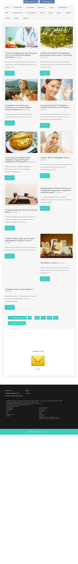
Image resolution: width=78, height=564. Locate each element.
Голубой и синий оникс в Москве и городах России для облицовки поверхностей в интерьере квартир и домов (34, 400)
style (40, 413)
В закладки (47, 2)
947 (43, 318)
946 (37, 318)
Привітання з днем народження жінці (48, 417)
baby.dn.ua (41, 411)
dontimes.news (9, 407)
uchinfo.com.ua (42, 409)
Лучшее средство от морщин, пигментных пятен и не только (54, 106)
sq (6, 413)
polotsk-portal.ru (10, 414)
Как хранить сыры (48, 263)
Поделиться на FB (31, 2)
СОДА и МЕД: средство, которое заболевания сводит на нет (19, 239)
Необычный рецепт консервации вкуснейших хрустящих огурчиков (56, 54)
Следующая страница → (17, 323)
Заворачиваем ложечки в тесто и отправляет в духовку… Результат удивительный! (55, 190)
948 (50, 318)
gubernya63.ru (9, 409)
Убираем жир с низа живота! (18, 289)
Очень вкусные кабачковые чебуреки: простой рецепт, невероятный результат (17, 160)
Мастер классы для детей (12, 406)
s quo (7, 411)
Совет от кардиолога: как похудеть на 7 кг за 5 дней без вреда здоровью (21, 55)
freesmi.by (41, 415)
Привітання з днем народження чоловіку (49, 418)
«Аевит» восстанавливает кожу (54, 158)
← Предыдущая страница (17, 318)
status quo (8, 410)
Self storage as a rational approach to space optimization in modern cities (23, 403)
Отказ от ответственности (14, 396)
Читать (9, 73)
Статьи (38, 369)
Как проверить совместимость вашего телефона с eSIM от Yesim (22, 402)
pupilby (8, 415)
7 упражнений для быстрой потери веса (21, 211)
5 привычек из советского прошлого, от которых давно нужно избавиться (18, 107)
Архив (27, 390)
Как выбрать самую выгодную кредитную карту (18, 404)
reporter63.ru (42, 410)
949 (56, 318)
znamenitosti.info (43, 407)
